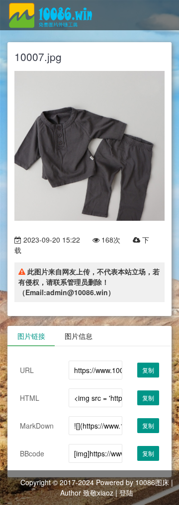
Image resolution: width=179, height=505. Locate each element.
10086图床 (152, 482)
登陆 (126, 493)
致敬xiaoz (98, 493)
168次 (109, 240)
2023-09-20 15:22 (50, 240)
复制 (148, 370)
